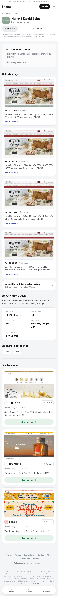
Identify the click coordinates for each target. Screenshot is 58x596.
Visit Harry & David (15, 62)
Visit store (10, 28)
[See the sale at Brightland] (29, 457)
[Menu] (54, 6)
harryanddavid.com (20, 22)
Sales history (10, 74)
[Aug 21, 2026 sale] (29, 152)
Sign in (45, 6)
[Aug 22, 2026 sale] (29, 101)
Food (14, 14)
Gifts (17, 351)
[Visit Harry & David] (6, 20)
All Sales (6, 14)
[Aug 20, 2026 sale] (29, 203)
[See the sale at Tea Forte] (29, 397)
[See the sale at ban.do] (29, 515)
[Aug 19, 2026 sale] (29, 254)
